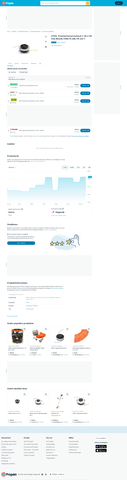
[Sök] (88, 3)
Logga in (118, 3)
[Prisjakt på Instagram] (46, 474)
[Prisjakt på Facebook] (42, 474)
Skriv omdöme (61, 42)
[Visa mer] (8, 85)
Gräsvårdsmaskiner (35, 31)
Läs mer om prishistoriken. (37, 161)
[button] (46, 36)
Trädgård (14, 31)
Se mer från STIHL (12, 316)
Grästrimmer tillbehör (48, 31)
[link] (17, 341)
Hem (8, 31)
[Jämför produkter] (46, 47)
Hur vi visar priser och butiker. (80, 136)
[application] (49, 188)
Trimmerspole (30, 309)
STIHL (27, 302)
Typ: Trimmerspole (56, 45)
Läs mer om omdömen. (50, 229)
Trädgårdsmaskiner (23, 31)
